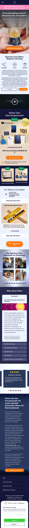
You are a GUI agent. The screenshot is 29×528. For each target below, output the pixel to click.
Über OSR (9, 89)
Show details (20, 514)
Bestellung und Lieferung (9, 489)
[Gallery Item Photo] (8, 263)
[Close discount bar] (27, 7)
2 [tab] (6, 283)
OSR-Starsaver (8, 355)
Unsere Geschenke (7, 482)
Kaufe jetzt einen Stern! (14, 48)
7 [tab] (14, 283)
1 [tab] (4, 283)
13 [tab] (25, 283)
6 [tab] (13, 283)
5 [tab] (11, 283)
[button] (7, 147)
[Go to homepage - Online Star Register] (14, 2)
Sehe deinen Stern (7, 486)
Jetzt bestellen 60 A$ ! (14, 157)
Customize (13, 524)
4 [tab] (9, 283)
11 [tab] (21, 283)
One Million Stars (8, 351)
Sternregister (14, 296)
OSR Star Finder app (9, 344)
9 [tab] (18, 283)
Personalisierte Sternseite (10, 347)
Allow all (14, 520)
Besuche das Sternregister (12, 337)
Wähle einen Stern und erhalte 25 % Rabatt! (14, 8)
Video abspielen (9, 123)
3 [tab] (7, 283)
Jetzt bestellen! (23, 89)
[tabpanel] (8, 270)
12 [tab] (23, 283)
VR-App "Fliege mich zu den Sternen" (13, 359)
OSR (4, 478)
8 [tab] (16, 283)
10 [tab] (20, 283)
